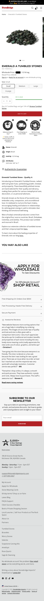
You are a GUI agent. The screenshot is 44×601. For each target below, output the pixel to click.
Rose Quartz (6, 551)
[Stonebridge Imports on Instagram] (6, 578)
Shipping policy (16, 591)
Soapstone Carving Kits (11, 544)
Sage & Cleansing (8, 555)
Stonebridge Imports (19, 589)
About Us (5, 518)
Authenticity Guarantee (16, 169)
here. (26, 229)
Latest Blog (6, 497)
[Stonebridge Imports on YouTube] (13, 578)
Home (4, 14)
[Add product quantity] (4, 101)
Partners (5, 522)
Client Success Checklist (11, 505)
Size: (6, 82)
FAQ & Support (7, 501)
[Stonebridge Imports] (7, 8)
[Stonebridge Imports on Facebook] (3, 578)
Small (8, 86)
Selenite (5, 540)
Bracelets (5, 532)
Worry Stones (7, 536)
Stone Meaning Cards (10, 490)
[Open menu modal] (41, 8)
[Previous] (3, 2)
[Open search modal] (32, 8)
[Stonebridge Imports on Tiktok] (9, 578)
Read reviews (6, 450)
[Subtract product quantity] (10, 101)
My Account (6, 482)
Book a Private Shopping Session (14, 508)
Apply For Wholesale (9, 486)
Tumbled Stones (8, 529)
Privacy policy (26, 591)
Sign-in (4, 77)
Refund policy (6, 591)
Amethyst (5, 547)
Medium (22, 86)
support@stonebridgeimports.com (15, 473)
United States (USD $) (10, 586)
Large (36, 86)
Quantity (5, 97)
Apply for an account (16, 77)
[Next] (41, 2)
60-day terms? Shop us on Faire (14, 493)
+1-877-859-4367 (8, 476)
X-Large (8, 91)
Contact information (13, 593)
